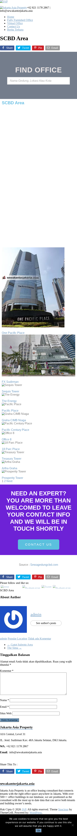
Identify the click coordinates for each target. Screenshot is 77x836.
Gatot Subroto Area (20, 644)
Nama (4, 700)
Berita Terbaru (15, 29)
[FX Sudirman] (3, 378)
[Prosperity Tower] (3, 474)
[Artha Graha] (3, 465)
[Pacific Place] (3, 407)
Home (10, 16)
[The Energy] (3, 397)
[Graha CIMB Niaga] (3, 417)
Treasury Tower (11, 458)
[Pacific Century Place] (3, 426)
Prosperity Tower (12, 477)
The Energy (9, 401)
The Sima (14, 647)
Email (4, 706)
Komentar (6, 670)
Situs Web (5, 713)
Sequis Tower (10, 391)
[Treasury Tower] (3, 455)
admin (35, 614)
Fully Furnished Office (20, 20)
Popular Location (17, 638)
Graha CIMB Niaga (14, 420)
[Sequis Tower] (3, 388)
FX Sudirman (10, 381)
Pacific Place (10, 410)
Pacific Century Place (15, 429)
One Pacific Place (13, 332)
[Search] (66, 80)
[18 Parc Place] (3, 445)
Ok (38, 830)
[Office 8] (3, 436)
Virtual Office (15, 23)
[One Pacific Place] (3, 329)
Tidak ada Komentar (39, 638)
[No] (72, 825)
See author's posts (46, 623)
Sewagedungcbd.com (44, 564)
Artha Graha (9, 468)
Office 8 (6, 439)
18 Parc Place (11, 449)
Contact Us (13, 26)
